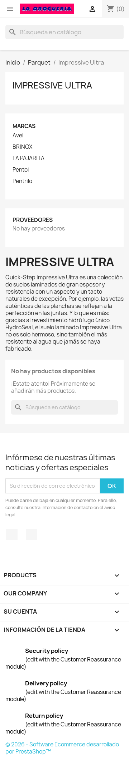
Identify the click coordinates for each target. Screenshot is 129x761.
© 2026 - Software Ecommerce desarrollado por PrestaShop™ (62, 748)
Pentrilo (22, 181)
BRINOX (22, 147)
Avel (18, 135)
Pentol (21, 169)
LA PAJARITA (28, 158)
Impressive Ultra (52, 85)
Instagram (31, 534)
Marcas (24, 126)
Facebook (12, 534)
